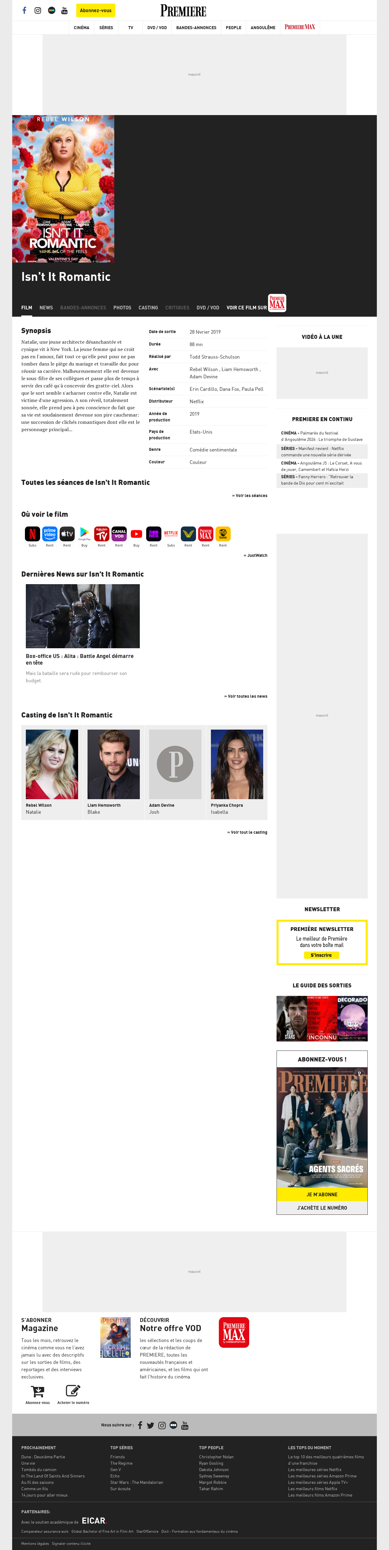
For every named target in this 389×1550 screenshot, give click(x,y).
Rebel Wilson (204, 369)
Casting (148, 308)
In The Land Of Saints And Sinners (53, 1475)
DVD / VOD (157, 27)
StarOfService (147, 1531)
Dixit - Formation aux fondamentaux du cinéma (199, 1531)
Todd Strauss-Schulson (215, 357)
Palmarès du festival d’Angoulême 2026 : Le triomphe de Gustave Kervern (322, 437)
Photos (122, 308)
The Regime (121, 1463)
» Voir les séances (249, 495)
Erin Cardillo (203, 389)
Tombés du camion (39, 1469)
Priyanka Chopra (227, 805)
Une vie (28, 1463)
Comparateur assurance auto (44, 1531)
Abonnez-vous (96, 10)
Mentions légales (35, 1543)
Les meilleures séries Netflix (315, 1469)
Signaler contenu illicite (71, 1543)
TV (130, 27)
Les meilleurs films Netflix (312, 1488)
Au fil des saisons (37, 1482)
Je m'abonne (322, 1194)
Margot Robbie (212, 1482)
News (46, 308)
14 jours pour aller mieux (44, 1494)
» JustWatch (255, 555)
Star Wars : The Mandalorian (136, 1482)
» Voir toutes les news (245, 696)
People (233, 27)
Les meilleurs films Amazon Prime (320, 1494)
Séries (106, 27)
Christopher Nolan (216, 1456)
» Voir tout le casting (247, 832)
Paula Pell (252, 389)
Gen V (115, 1469)
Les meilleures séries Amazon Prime (322, 1475)
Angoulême (263, 27)
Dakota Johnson (214, 1469)
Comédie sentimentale (213, 450)
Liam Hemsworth (240, 369)
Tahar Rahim (211, 1488)
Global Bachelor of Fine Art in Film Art (102, 1531)
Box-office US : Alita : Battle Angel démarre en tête (80, 659)
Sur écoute (120, 1488)
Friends (117, 1456)
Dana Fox (229, 389)
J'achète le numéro (322, 1208)
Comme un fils (34, 1488)
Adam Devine (204, 376)
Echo (114, 1475)
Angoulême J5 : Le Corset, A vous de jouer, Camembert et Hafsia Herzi (321, 466)
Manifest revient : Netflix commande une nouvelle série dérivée (316, 451)
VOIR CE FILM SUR (247, 308)
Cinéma (81, 27)
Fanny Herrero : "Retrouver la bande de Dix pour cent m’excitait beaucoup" (317, 481)
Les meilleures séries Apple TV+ (318, 1482)
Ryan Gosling (211, 1463)
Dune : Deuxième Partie (43, 1456)
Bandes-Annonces (196, 27)
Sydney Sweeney (214, 1475)
